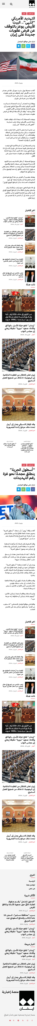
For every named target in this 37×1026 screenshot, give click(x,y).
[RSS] (23, 1020)
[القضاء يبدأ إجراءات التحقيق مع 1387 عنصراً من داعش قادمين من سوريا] (30, 262)
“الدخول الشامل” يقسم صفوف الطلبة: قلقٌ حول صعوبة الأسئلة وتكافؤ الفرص (18, 904)
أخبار (21, 224)
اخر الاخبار (20, 238)
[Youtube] (10, 1020)
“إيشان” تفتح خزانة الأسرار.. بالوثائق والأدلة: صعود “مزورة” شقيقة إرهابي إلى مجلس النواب (13, 220)
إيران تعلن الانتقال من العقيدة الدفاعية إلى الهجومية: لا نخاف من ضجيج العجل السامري (13, 233)
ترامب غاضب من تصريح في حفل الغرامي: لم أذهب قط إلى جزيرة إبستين (12, 275)
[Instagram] (27, 1020)
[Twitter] (28, 46)
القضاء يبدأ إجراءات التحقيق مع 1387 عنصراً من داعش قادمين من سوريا (13, 261)
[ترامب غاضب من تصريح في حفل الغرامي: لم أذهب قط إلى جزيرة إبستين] (30, 276)
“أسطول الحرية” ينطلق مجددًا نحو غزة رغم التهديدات (9, 445)
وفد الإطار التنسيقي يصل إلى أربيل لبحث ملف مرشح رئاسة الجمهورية (13, 247)
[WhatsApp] (23, 46)
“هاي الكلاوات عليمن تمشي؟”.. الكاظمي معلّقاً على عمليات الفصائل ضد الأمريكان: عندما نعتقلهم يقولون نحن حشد (27, 448)
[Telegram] (19, 46)
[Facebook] (33, 46)
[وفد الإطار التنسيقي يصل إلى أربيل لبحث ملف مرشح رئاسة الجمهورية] (30, 248)
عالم (24, 14)
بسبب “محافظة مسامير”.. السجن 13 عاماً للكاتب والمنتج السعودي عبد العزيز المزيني (19, 918)
